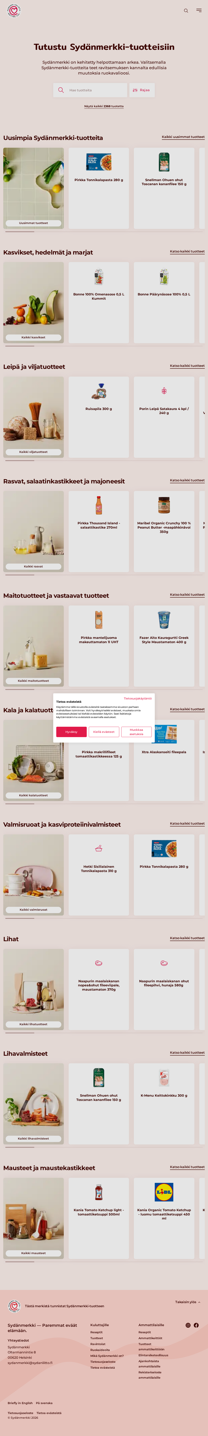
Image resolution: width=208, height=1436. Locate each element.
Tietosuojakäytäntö (138, 698)
